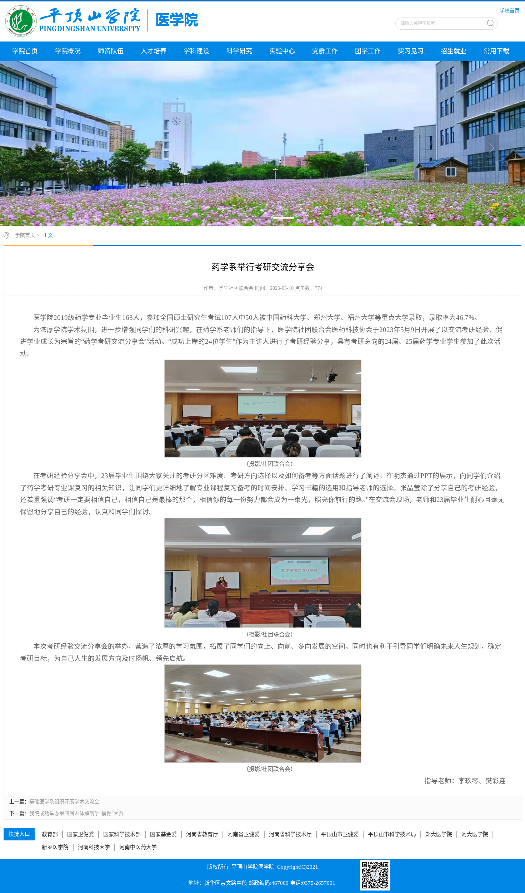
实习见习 (411, 51)
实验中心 (282, 51)
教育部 (50, 834)
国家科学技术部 (122, 834)
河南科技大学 (94, 847)
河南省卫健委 (244, 834)
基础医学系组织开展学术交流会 (64, 801)
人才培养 (153, 51)
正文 (48, 235)
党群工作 (325, 51)
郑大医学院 (438, 834)
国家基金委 (163, 834)
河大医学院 (474, 834)
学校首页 (510, 10)
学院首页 (25, 51)
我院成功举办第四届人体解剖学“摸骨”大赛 (76, 813)
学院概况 (68, 51)
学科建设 (196, 51)
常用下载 (496, 51)
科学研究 (239, 51)
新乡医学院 (55, 847)
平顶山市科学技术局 (392, 834)
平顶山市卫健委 (340, 834)
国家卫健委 (80, 834)
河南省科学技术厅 (290, 834)
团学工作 (368, 51)
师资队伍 (111, 51)
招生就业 (453, 51)
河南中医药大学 (138, 847)
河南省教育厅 (202, 834)
